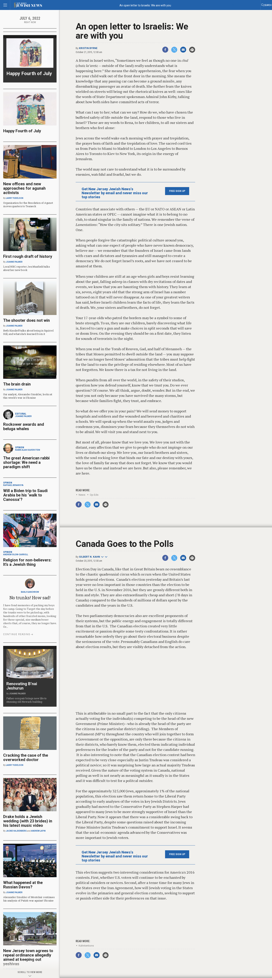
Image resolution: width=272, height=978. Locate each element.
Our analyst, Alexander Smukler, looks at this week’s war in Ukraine (27, 395)
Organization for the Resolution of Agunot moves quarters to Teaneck (28, 204)
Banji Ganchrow (30, 592)
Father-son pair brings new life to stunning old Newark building (26, 699)
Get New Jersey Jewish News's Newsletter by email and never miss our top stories (115, 193)
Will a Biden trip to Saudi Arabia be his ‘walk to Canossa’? (25, 495)
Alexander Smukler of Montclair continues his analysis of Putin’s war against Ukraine (29, 898)
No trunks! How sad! (30, 597)
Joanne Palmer (14, 262)
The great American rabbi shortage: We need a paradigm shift (26, 462)
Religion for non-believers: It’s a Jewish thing (27, 562)
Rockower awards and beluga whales (23, 426)
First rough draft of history (27, 256)
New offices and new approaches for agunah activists (24, 188)
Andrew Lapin (38, 831)
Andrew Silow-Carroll (15, 554)
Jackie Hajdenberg (16, 831)
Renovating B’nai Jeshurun (21, 686)
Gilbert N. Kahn (89, 556)
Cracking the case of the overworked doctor (25, 757)
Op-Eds (94, 494)
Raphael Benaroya (13, 485)
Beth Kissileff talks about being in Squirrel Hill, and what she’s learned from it (28, 332)
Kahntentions (86, 945)
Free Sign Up (177, 191)
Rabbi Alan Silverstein (27, 450)
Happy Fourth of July (29, 73)
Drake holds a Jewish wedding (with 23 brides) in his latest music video (27, 821)
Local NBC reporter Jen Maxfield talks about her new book (26, 268)
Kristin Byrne (88, 48)
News (82, 494)
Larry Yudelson (14, 198)
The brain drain (17, 384)
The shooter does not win (26, 320)
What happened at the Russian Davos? (23, 884)
